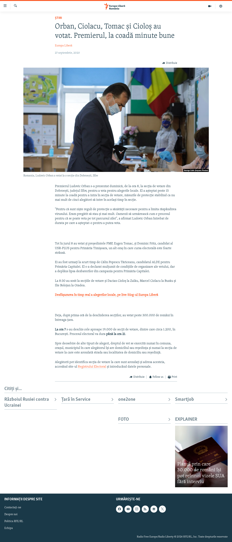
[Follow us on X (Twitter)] (162, 509)
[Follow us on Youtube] (128, 509)
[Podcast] (220, 6)
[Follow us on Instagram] (136, 509)
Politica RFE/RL (13, 521)
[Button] (169, 63)
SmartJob (184, 399)
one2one (126, 399)
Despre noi (11, 514)
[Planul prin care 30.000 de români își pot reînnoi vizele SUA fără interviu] (201, 456)
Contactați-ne (12, 507)
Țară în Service (75, 399)
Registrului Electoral (92, 366)
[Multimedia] (209, 6)
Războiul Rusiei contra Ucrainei (26, 402)
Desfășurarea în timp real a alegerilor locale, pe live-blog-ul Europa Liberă (106, 295)
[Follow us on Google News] (153, 509)
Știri (58, 18)
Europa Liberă (63, 45)
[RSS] (145, 509)
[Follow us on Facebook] (119, 509)
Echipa (8, 528)
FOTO (123, 419)
